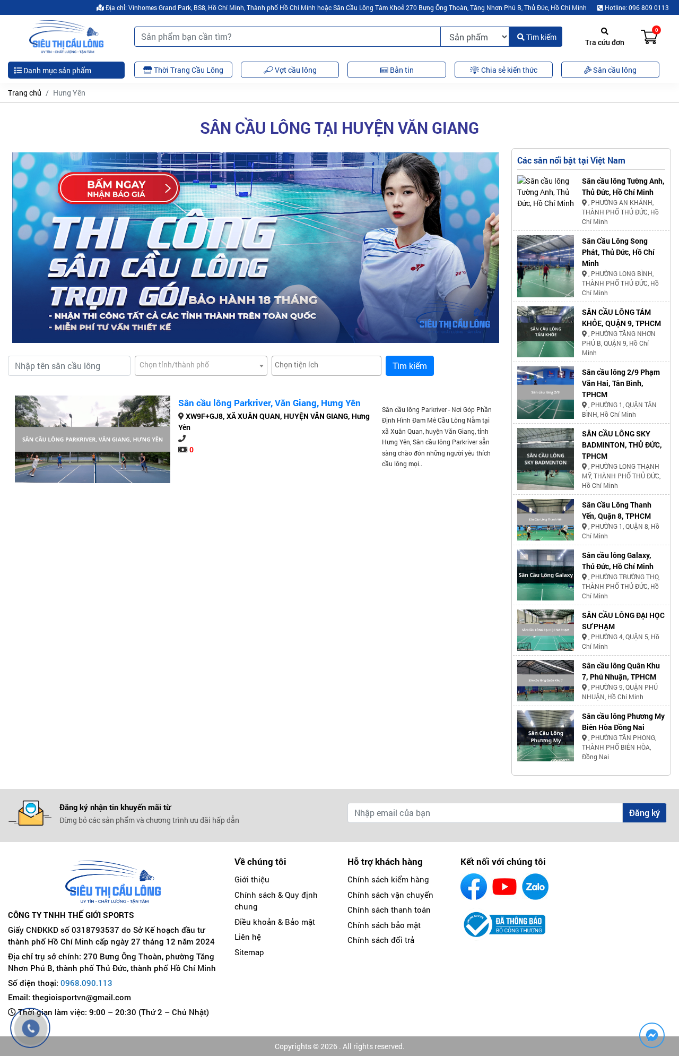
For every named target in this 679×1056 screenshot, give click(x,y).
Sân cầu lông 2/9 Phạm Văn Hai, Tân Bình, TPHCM (621, 383)
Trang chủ (24, 93)
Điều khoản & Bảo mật (274, 921)
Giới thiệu (251, 879)
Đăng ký (644, 812)
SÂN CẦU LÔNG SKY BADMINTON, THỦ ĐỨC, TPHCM (622, 444)
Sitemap (249, 952)
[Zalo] (535, 886)
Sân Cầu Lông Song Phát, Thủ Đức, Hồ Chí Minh (618, 252)
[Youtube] (504, 886)
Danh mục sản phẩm (56, 70)
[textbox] (201, 364)
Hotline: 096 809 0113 (636, 7)
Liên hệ (247, 936)
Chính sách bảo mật (384, 925)
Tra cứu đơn (604, 42)
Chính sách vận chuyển (390, 894)
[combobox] (201, 366)
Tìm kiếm (540, 37)
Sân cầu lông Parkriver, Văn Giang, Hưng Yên (269, 403)
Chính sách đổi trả (380, 939)
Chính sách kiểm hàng (388, 879)
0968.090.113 (86, 982)
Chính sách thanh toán (389, 909)
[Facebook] (473, 886)
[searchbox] (326, 364)
